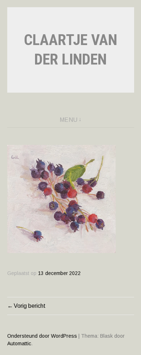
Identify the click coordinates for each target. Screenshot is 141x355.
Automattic (19, 343)
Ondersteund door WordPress (42, 336)
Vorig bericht (30, 306)
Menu (69, 120)
